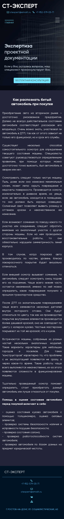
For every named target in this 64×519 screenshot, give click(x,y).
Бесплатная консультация (32, 80)
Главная (9, 22)
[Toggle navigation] (57, 20)
